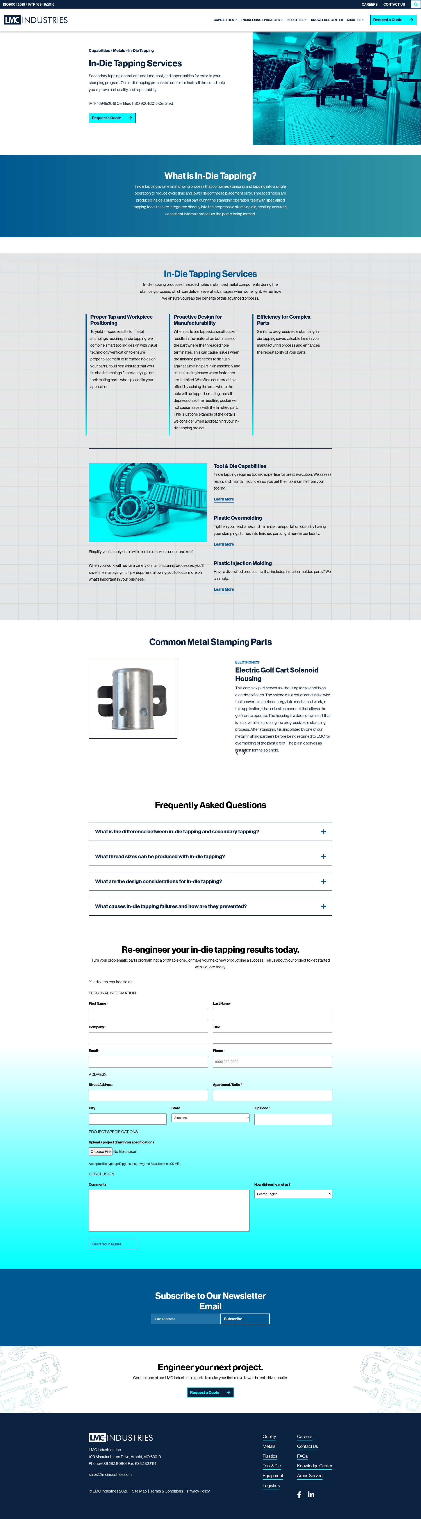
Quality (269, 1436)
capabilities (99, 50)
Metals (119, 50)
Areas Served (310, 1475)
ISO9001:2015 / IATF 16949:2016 (29, 4)
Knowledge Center (314, 1465)
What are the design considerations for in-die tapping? (158, 881)
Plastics (270, 1456)
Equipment (273, 1475)
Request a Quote (387, 19)
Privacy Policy (198, 1491)
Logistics (271, 1485)
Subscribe (233, 1318)
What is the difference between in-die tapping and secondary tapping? (177, 831)
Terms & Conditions (166, 1491)
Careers (370, 4)
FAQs (302, 1456)
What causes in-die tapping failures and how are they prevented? (171, 906)
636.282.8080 (113, 1463)
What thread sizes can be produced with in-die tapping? (160, 856)
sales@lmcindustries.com (110, 1474)
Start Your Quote (106, 1244)
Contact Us (394, 4)
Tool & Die (272, 1465)
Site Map (139, 1491)
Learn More (224, 499)
